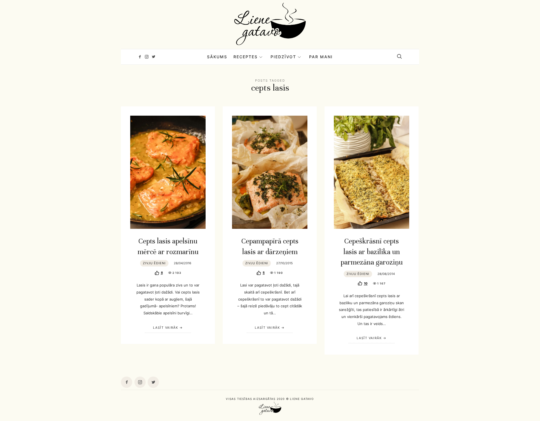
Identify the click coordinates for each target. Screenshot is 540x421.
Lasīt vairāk (165, 328)
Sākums (217, 56)
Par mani (321, 56)
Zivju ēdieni (154, 263)
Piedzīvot (283, 56)
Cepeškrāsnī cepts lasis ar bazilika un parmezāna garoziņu (372, 252)
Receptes (245, 56)
